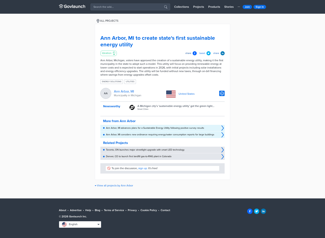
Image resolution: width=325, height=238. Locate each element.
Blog (97, 210)
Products (214, 7)
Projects (198, 7)
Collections (181, 7)
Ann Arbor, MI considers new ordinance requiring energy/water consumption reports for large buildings (160, 134)
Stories (229, 7)
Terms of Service (114, 210)
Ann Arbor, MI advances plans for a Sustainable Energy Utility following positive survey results (155, 128)
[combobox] (80, 224)
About (62, 210)
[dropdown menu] (239, 6)
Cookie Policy (148, 210)
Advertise (76, 210)
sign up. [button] (143, 168)
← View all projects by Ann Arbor (114, 185)
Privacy (132, 210)
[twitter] (256, 211)
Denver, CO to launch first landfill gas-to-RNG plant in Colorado (138, 156)
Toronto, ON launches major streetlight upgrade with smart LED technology (145, 149)
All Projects (109, 20)
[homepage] (72, 6)
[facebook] (250, 211)
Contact (165, 210)
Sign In (260, 7)
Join (247, 7)
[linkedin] (263, 211)
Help (88, 210)
